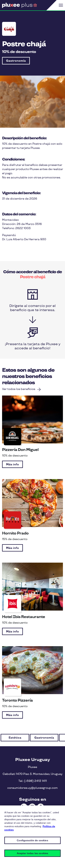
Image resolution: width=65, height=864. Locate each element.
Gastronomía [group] (15, 737)
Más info (12, 464)
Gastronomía (16, 61)
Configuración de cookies (32, 840)
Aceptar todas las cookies (32, 853)
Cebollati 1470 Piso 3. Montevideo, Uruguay (32, 774)
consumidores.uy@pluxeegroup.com (32, 788)
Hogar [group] (44, 737)
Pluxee (32, 767)
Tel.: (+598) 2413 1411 (32, 781)
